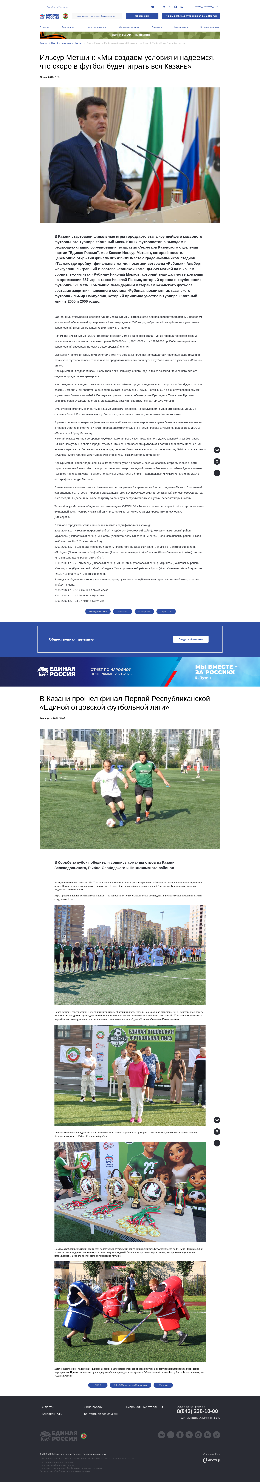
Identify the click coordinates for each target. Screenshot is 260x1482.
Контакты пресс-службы (101, 1414)
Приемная (157, 27)
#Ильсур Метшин (98, 611)
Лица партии (68, 27)
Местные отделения (129, 27)
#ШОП (97, 1385)
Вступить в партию (209, 27)
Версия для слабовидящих (206, 7)
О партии (44, 27)
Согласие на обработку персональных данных (65, 1471)
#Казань (122, 611)
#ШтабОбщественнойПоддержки (131, 1385)
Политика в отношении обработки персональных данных (71, 1468)
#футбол (166, 611)
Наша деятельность (96, 27)
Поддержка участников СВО (130, 35)
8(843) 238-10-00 (197, 1411)
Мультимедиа (181, 27)
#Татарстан (144, 611)
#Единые (163, 1385)
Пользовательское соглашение (57, 1462)
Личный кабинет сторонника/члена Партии (191, 16)
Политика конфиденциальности (57, 1465)
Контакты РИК (52, 1414)
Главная (44, 43)
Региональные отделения (144, 1407)
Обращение (142, 16)
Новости (78, 43)
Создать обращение (191, 639)
